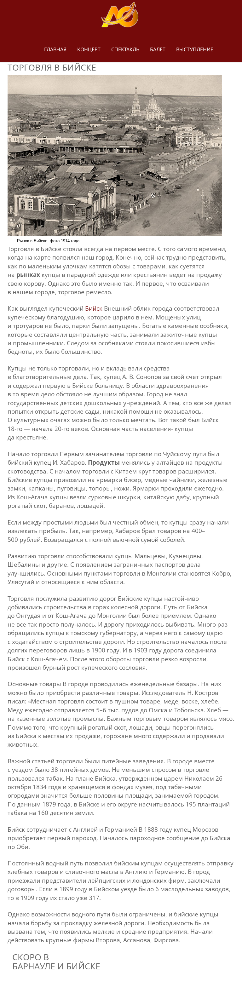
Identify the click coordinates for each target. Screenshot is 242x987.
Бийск (93, 308)
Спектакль (125, 49)
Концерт (89, 49)
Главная (55, 49)
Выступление (194, 49)
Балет (157, 49)
